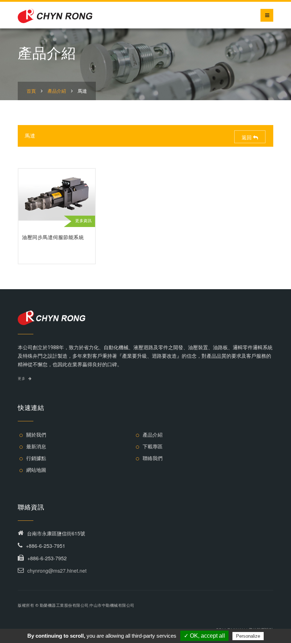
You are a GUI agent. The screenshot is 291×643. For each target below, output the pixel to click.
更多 (22, 378)
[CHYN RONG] (55, 14)
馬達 (82, 91)
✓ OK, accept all (204, 636)
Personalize (248, 636)
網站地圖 (36, 470)
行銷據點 (36, 458)
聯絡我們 (153, 458)
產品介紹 (57, 91)
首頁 (31, 91)
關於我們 (36, 435)
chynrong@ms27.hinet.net (57, 570)
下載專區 (153, 446)
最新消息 (36, 446)
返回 (247, 137)
